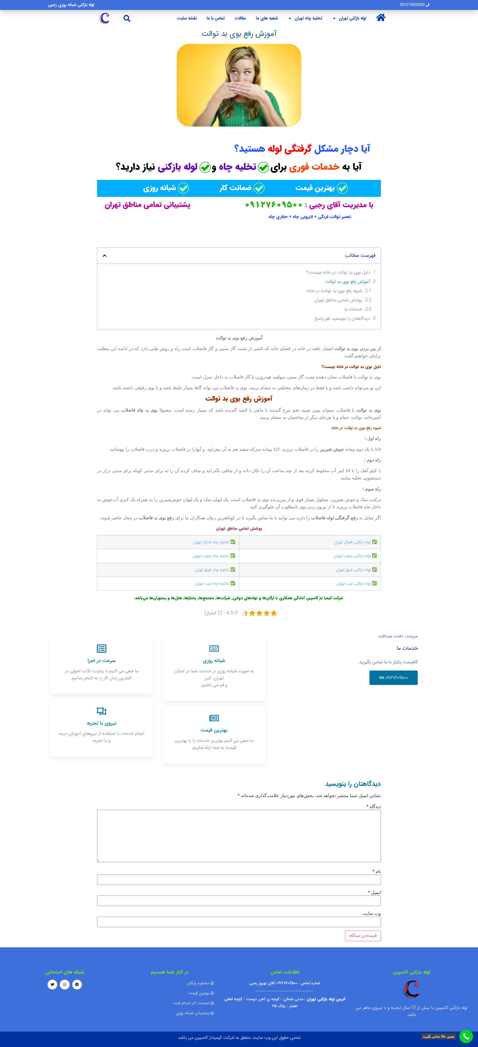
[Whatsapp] (64, 984)
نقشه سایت (187, 18)
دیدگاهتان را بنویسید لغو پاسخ (342, 318)
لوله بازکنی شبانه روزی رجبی (71, 4)
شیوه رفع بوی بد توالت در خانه (334, 290)
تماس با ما (216, 18)
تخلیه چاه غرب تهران (212, 583)
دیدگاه (373, 806)
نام (376, 871)
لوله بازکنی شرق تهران (353, 570)
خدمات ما (353, 309)
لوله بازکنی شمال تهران (352, 542)
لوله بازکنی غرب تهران (353, 583)
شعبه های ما (267, 18)
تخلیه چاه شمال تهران (211, 542)
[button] (127, 18)
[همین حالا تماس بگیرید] (466, 1036)
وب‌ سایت (371, 913)
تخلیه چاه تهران (308, 18)
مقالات (240, 18)
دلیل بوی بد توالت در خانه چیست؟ (338, 272)
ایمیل (374, 892)
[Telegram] (77, 984)
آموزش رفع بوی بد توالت (347, 281)
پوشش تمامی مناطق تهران (338, 300)
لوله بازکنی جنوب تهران (352, 556)
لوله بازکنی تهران (352, 18)
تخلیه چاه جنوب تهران (211, 556)
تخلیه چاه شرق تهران (212, 570)
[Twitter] (52, 984)
